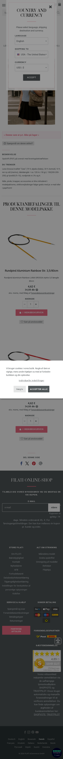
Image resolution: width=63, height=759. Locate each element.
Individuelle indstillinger (31, 380)
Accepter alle (39, 389)
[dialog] (31, 380)
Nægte (19, 389)
